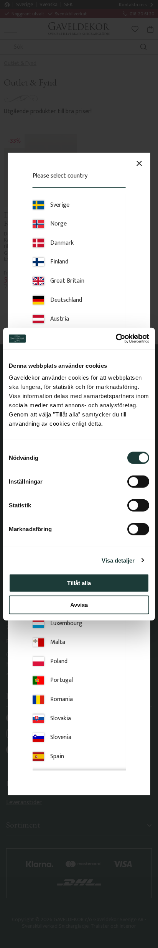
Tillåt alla (79, 583)
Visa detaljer (118, 560)
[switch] (138, 482)
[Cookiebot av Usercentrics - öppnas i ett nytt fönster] (115, 339)
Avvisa (79, 604)
